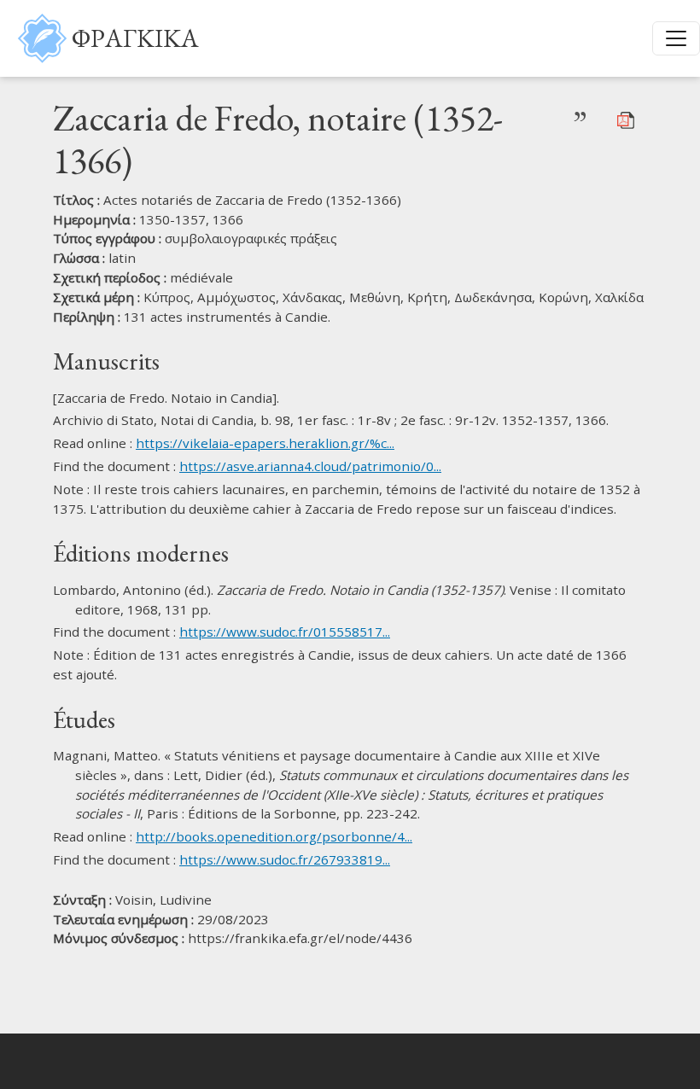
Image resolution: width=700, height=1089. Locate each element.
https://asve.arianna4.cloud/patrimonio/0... (310, 466)
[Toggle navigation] (676, 38)
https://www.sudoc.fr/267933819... (284, 859)
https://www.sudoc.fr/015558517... (284, 631)
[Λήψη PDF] (625, 118)
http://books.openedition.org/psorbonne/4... (274, 836)
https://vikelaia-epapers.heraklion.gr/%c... (265, 442)
